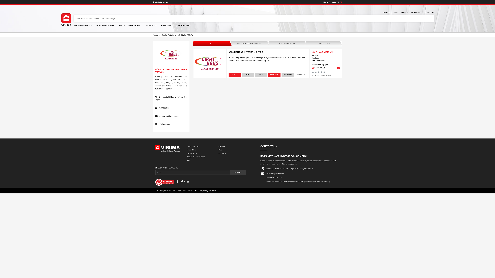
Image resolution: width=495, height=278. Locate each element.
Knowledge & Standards (411, 13)
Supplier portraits (168, 35)
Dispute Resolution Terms (196, 157)
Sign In (325, 2)
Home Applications (105, 25)
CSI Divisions (150, 25)
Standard (221, 146)
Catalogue (274, 75)
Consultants (167, 25)
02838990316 (164, 108)
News (396, 13)
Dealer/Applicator (287, 44)
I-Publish (386, 13)
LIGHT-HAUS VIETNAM (185, 35)
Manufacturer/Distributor (249, 44)
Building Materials (83, 25)
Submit (237, 172)
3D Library (429, 13)
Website (302, 75)
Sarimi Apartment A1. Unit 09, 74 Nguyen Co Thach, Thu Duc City (289, 169)
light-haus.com (164, 124)
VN (341, 2)
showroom (287, 75)
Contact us (222, 153)
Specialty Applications (129, 25)
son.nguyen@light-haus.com (169, 116)
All (211, 44)
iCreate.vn (212, 191)
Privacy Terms (192, 153)
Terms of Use (191, 150)
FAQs (220, 150)
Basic (261, 75)
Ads (188, 160)
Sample (234, 75)
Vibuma (155, 35)
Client (247, 75)
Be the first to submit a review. (322, 75)
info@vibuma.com (161, 2)
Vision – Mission (193, 146)
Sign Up (333, 2)
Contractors (184, 25)
